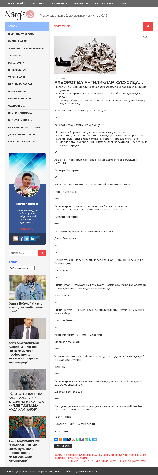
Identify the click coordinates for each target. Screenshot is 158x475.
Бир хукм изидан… (20, 120)
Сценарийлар (17, 105)
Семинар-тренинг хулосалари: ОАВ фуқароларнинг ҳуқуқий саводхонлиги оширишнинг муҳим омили (100, 456)
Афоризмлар (61, 25)
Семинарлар (58, 3)
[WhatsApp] (86, 439)
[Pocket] (73, 439)
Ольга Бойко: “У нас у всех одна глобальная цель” (26, 307)
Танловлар (81, 3)
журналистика (63, 446)
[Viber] (82, 439)
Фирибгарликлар (19, 98)
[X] (69, 439)
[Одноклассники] (60, 439)
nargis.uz (42, 471)
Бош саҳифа (16, 3)
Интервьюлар (17, 69)
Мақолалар (16, 62)
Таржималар (17, 77)
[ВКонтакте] (56, 439)
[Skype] (91, 439)
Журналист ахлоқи (21, 34)
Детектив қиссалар (21, 134)
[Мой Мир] (65, 439)
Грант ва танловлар (21, 141)
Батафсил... (27, 228)
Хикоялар (14, 55)
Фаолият (38, 3)
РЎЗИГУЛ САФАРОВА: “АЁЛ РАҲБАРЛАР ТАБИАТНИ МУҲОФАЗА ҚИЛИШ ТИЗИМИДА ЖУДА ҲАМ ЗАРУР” (26, 401)
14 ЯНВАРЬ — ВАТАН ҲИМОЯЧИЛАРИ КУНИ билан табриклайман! (106, 461)
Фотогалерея (104, 3)
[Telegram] (95, 439)
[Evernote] (78, 439)
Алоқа (124, 3)
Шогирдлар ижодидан (24, 127)
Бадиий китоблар (20, 84)
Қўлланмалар (17, 41)
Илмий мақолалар (20, 113)
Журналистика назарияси (26, 48)
